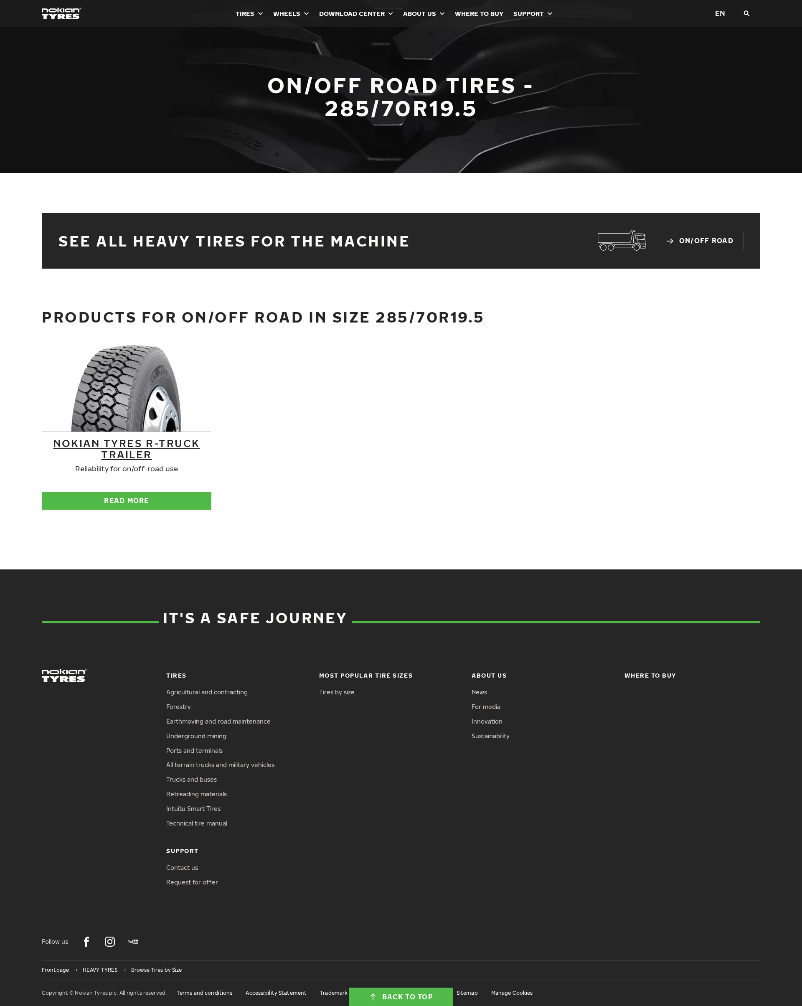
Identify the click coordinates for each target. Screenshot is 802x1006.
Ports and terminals (194, 750)
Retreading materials (196, 794)
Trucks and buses (191, 779)
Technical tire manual (196, 823)
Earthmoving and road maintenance (218, 721)
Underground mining (196, 735)
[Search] (746, 13)
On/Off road (706, 240)
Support (528, 13)
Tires (245, 13)
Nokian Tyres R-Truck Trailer (126, 448)
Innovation (487, 721)
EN (720, 13)
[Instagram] (110, 941)
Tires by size (337, 692)
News (479, 692)
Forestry (178, 706)
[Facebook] (86, 941)
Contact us (182, 867)
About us (419, 13)
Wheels (286, 13)
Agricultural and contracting (207, 692)
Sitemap (467, 993)
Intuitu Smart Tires (193, 808)
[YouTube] (133, 941)
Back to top (407, 997)
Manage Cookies (512, 993)
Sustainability (491, 735)
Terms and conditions (204, 993)
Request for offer (192, 882)
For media (486, 706)
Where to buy (479, 13)
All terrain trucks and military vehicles (220, 764)
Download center (352, 13)
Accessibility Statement (276, 993)
